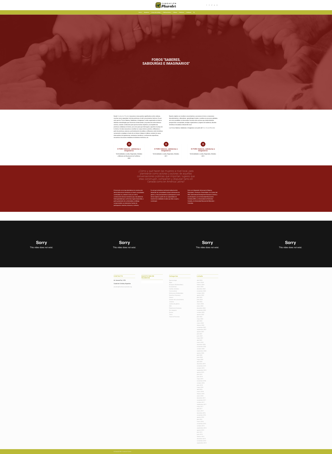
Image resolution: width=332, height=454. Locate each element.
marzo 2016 (200, 421)
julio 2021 (199, 334)
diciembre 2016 (201, 413)
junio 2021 (200, 336)
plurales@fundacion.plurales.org (123, 287)
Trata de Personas (174, 316)
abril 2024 (199, 280)
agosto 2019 (200, 372)
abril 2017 (199, 408)
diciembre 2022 (201, 308)
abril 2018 (199, 389)
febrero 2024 (200, 284)
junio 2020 (200, 357)
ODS (170, 306)
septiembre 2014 (201, 443)
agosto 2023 (200, 295)
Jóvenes (171, 302)
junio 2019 (200, 376)
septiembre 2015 (201, 428)
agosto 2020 (200, 353)
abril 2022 (199, 321)
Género (171, 297)
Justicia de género (174, 304)
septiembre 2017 (201, 404)
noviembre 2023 (201, 291)
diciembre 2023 (201, 289)
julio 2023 (199, 297)
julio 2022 (199, 316)
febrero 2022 (200, 325)
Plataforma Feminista (175, 308)
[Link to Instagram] (209, 5)
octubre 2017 (200, 402)
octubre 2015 (200, 426)
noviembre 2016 (201, 415)
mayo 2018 (200, 387)
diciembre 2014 (201, 438)
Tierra (170, 314)
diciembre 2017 (201, 398)
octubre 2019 (200, 368)
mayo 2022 (200, 319)
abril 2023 (199, 302)
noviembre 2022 (201, 310)
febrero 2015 (200, 436)
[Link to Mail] (217, 5)
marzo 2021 (200, 342)
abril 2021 (199, 340)
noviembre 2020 (201, 346)
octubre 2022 (200, 312)
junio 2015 (200, 434)
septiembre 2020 (201, 351)
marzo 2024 (200, 282)
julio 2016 (199, 419)
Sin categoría (173, 310)
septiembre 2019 (201, 370)
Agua (170, 282)
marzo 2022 (200, 323)
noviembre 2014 (201, 441)
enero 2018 (200, 396)
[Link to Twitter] (212, 5)
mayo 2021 (200, 338)
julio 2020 (199, 355)
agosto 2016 (200, 417)
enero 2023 (200, 306)
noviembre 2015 (201, 423)
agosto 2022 (200, 314)
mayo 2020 (200, 359)
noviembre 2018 (201, 381)
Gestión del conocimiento (176, 299)
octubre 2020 (200, 349)
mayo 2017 (200, 406)
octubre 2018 (200, 383)
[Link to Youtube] (214, 5)
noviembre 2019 (201, 366)
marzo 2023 (200, 304)
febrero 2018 (200, 394)
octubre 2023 (200, 293)
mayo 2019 (200, 379)
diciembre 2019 (201, 364)
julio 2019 (199, 374)
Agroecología (173, 280)
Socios (171, 312)
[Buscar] (193, 12)
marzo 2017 (200, 411)
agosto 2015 (200, 430)
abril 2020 (199, 361)
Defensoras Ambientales (176, 293)
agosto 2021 (200, 331)
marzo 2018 (200, 391)
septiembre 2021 (201, 329)
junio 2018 (200, 385)
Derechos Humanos (174, 295)
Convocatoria (173, 291)
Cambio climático (174, 289)
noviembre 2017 (201, 400)
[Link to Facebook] (206, 5)
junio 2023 (200, 299)
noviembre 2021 (201, 327)
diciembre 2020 (201, 344)
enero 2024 (200, 286)
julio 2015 (199, 432)
